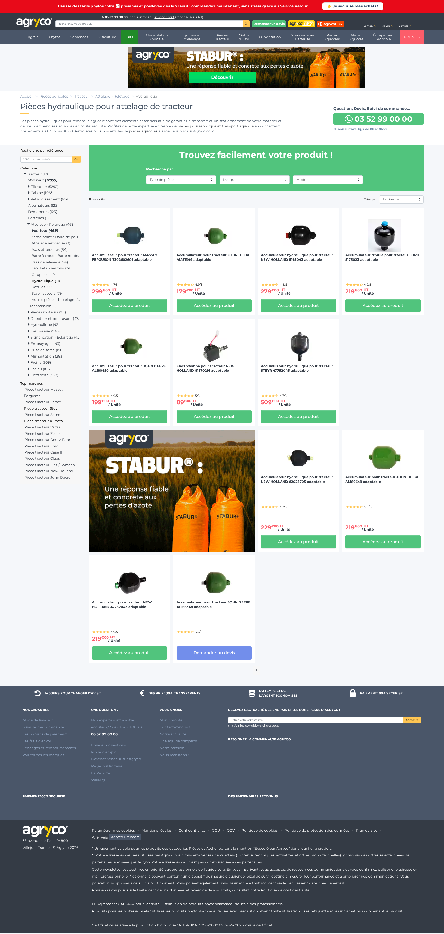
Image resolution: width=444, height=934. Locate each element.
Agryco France (123, 837)
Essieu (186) (40, 369)
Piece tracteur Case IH (44, 452)
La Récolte (100, 773)
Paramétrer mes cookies (113, 830)
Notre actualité (173, 734)
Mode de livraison (38, 720)
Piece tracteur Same (42, 414)
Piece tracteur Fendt (42, 402)
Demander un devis (269, 24)
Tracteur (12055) (40, 174)
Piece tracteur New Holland (48, 471)
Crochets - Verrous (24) (51, 268)
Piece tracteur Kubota (43, 421)
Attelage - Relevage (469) (52, 224)
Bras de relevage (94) (50, 262)
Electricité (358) (44, 375)
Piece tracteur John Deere (47, 477)
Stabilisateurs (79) (47, 293)
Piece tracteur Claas (42, 458)
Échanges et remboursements (49, 748)
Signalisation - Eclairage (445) (55, 337)
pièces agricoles (143, 131)
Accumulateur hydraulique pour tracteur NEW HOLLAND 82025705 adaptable (297, 479)
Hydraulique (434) (46, 325)
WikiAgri (98, 780)
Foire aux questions (108, 745)
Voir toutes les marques (43, 755)
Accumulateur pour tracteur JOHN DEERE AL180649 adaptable (382, 479)
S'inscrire (412, 720)
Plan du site (366, 830)
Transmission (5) (42, 306)
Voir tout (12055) (42, 180)
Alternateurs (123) (43, 205)
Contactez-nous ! (175, 727)
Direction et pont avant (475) (55, 318)
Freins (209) (40, 362)
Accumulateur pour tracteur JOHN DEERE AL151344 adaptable (214, 257)
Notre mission (172, 748)
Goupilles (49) (44, 275)
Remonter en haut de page (431, 912)
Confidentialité (192, 830)
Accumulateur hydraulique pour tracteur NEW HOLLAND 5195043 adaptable (297, 257)
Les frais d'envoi (37, 741)
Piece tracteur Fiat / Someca (49, 465)
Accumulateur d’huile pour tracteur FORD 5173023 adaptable (382, 257)
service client (164, 17)
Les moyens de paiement (45, 734)
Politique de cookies (260, 830)
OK (76, 159)
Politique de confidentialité (285, 890)
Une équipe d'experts (178, 741)
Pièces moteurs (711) (48, 312)
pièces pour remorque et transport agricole (216, 126)
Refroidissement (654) (49, 199)
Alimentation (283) (46, 356)
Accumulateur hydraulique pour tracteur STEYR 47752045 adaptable (297, 368)
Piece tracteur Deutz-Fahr (47, 440)
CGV (231, 830)
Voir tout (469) (45, 230)
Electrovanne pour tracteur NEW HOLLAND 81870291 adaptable (206, 368)
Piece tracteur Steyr (41, 408)
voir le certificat (258, 925)
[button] (370, 21)
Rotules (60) (42, 287)
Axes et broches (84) (49, 249)
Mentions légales (157, 830)
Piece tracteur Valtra (42, 427)
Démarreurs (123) (42, 212)
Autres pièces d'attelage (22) (56, 299)
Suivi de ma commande (43, 727)
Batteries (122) (40, 218)
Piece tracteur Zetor (42, 433)
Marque (229, 180)
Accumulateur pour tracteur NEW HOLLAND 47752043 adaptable (122, 604)
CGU (216, 830)
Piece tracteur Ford (41, 446)
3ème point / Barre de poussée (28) (56, 237)
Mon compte (171, 720)
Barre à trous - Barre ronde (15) (56, 256)
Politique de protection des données (316, 830)
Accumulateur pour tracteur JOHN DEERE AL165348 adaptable (214, 604)
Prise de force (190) (46, 350)
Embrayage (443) (45, 344)
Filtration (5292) (44, 187)
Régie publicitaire (106, 766)
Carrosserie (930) (45, 331)
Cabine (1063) (42, 193)
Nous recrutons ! (174, 755)
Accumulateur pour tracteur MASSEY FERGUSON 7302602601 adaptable (125, 257)
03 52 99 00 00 (116, 17)
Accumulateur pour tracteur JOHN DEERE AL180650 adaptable (129, 368)
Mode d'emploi (104, 752)
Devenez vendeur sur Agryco (116, 759)
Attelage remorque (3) (51, 243)
